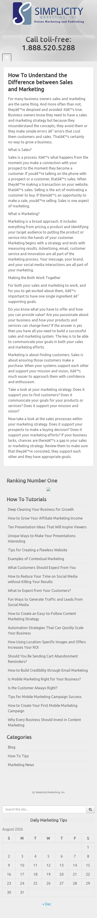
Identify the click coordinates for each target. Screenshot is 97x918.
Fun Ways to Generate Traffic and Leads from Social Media (45, 602)
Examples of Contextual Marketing (36, 559)
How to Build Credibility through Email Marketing (48, 670)
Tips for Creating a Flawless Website (37, 550)
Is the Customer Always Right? (32, 688)
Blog (11, 747)
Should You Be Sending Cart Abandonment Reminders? (43, 659)
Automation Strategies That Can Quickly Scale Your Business (45, 630)
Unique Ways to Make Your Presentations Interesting (42, 538)
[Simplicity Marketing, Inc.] (48, 13)
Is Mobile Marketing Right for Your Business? (44, 679)
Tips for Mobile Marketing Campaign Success (45, 697)
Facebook (45, 30)
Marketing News (21, 765)
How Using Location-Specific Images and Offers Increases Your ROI (47, 644)
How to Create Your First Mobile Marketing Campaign (42, 708)
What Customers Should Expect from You (42, 567)
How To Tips (18, 756)
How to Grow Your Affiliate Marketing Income (45, 518)
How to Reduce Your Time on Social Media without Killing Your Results (43, 579)
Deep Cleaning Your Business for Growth (41, 509)
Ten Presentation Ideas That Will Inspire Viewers (47, 527)
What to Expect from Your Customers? (39, 590)
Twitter (51, 30)
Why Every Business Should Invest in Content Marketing (44, 722)
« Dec (46, 904)
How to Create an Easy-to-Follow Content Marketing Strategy (42, 616)
